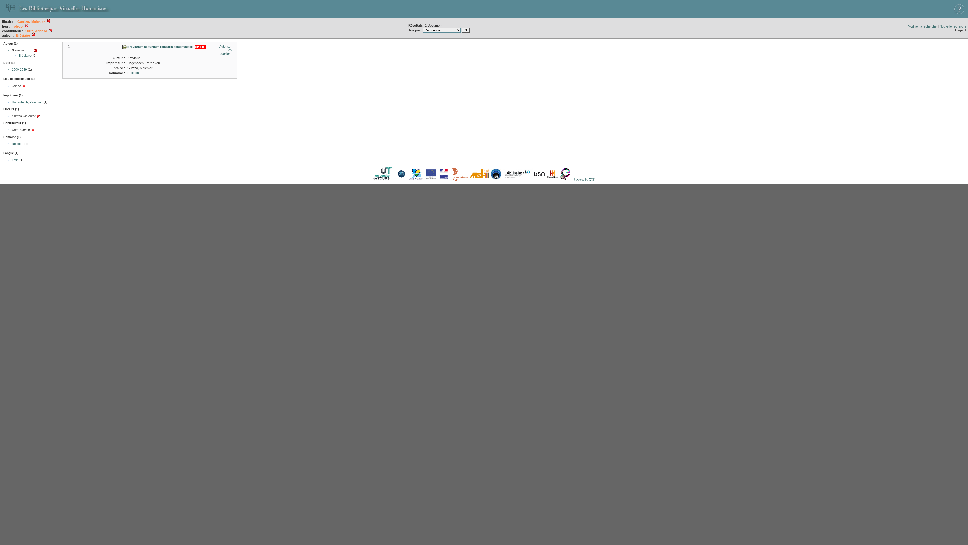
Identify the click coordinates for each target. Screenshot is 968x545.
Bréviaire (25, 55)
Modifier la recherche (922, 26)
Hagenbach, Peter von (27, 102)
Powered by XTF (584, 179)
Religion (17, 144)
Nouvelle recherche (953, 26)
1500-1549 (19, 69)
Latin (15, 160)
